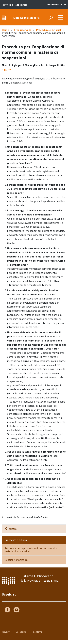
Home (5, 30)
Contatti (37, 631)
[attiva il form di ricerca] (50, 17)
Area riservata (22, 30)
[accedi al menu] (60, 17)
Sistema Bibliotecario (26, 17)
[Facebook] (7, 610)
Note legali (21, 631)
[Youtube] (16, 610)
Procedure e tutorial (48, 30)
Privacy (6, 631)
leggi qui (6, 69)
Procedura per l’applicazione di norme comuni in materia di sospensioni (31, 549)
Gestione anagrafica (16, 560)
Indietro (12, 529)
